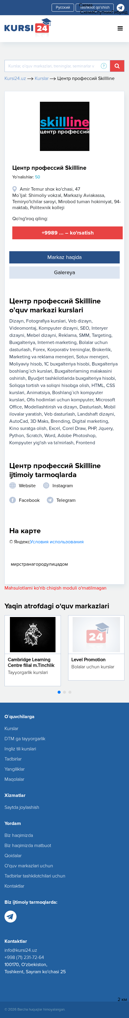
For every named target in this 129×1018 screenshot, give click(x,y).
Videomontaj (22, 328)
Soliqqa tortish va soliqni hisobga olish (49, 385)
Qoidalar (13, 856)
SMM (84, 335)
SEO (84, 328)
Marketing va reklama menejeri (41, 357)
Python (16, 436)
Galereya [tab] (64, 272)
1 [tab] (59, 692)
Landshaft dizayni (95, 414)
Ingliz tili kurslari (20, 749)
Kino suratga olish (27, 428)
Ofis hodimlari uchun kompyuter (60, 400)
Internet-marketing (57, 342)
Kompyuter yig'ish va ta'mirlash (41, 443)
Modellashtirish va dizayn (50, 407)
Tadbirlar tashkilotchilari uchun (34, 876)
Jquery (105, 428)
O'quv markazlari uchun (28, 866)
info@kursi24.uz (20, 950)
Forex (39, 350)
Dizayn (16, 321)
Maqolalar (14, 779)
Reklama (67, 335)
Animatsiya (38, 393)
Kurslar (11, 729)
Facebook (29, 500)
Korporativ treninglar (68, 350)
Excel (54, 428)
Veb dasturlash (59, 414)
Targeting (101, 335)
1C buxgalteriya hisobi (66, 364)
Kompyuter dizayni (58, 328)
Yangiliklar (14, 769)
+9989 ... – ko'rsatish (68, 232)
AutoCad (18, 421)
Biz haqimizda (18, 835)
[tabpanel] (32, 650)
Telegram (66, 500)
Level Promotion (88, 660)
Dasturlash (90, 407)
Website (27, 486)
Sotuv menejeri (92, 357)
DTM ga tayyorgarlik (24, 739)
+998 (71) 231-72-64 (24, 957)
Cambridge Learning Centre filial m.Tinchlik (31, 662)
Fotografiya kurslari (46, 321)
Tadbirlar (13, 759)
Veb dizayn (80, 321)
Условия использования (57, 542)
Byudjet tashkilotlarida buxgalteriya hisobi (71, 378)
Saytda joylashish (21, 807)
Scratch (34, 436)
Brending (60, 421)
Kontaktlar (14, 886)
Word (49, 436)
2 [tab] (64, 692)
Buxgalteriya (22, 342)
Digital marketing (90, 421)
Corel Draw (74, 428)
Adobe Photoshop (76, 436)
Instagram (62, 486)
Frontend (85, 443)
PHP (92, 428)
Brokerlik (101, 350)
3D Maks (39, 421)
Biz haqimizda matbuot (27, 846)
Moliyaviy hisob (25, 364)
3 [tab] (69, 692)
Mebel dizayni (41, 335)
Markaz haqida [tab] (64, 257)
